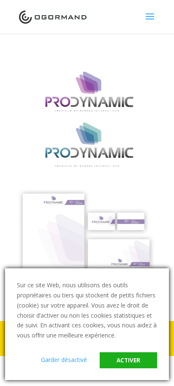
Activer (128, 360)
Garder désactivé (64, 360)
